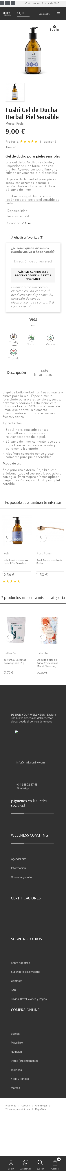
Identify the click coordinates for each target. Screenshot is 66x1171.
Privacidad (11, 1105)
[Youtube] (13, 3)
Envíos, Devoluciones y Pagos (29, 999)
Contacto (16, 981)
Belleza (15, 1033)
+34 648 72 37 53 (26, 784)
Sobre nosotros (20, 963)
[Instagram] (7, 3)
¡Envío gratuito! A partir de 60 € (42, 3)
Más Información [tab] (44, 372)
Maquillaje (17, 1042)
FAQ (13, 990)
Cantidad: (14, 223)
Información (18, 868)
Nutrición (16, 1051)
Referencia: (15, 216)
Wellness (16, 1070)
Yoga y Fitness (20, 1078)
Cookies (25, 1105)
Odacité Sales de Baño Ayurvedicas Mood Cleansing (47, 663)
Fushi (20, 123)
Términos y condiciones (18, 1109)
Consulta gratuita (21, 877)
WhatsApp (22, 788)
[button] (31, 325)
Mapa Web (40, 1109)
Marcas (15, 1088)
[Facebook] (2, 3)
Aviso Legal (41, 1105)
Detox (14, 1060)
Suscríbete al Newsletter (25, 971)
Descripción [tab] (16, 372)
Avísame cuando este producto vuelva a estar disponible (33, 275)
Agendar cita (18, 859)
